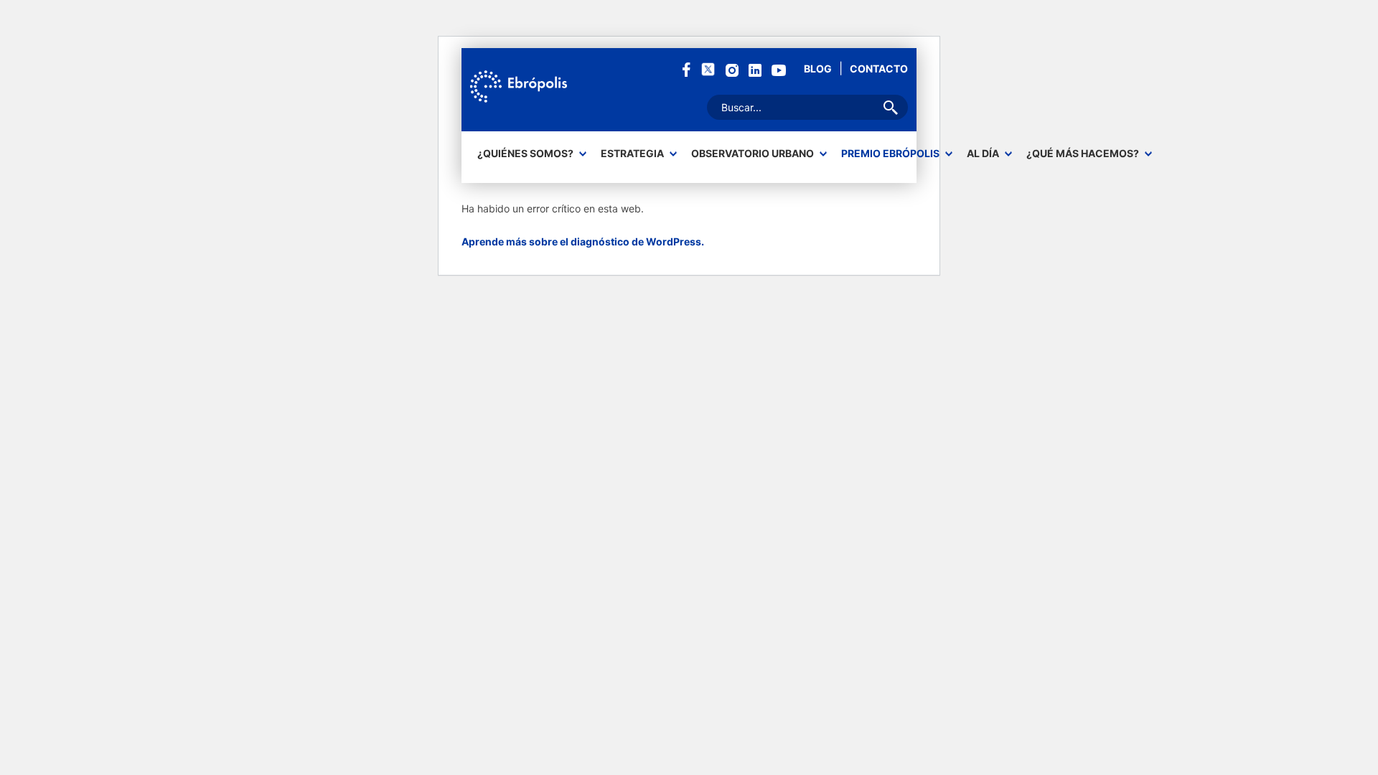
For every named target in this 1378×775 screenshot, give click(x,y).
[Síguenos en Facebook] (686, 68)
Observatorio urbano (752, 154)
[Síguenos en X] (708, 68)
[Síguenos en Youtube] (779, 69)
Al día (983, 154)
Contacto (879, 68)
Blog (818, 68)
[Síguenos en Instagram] (732, 69)
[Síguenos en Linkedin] (755, 69)
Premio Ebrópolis (890, 154)
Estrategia (632, 154)
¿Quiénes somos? (525, 154)
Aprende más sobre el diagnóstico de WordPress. (582, 241)
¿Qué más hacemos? (1082, 154)
